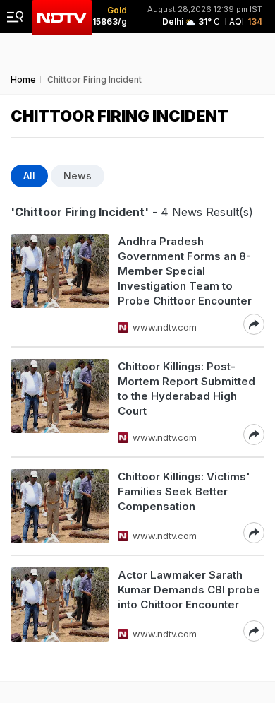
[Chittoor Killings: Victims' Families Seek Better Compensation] (60, 506)
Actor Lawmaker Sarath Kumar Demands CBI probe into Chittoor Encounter (189, 589)
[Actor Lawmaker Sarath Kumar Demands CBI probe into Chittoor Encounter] (60, 604)
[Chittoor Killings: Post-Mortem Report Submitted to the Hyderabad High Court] (60, 402)
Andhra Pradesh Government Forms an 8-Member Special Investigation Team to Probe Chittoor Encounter (185, 271)
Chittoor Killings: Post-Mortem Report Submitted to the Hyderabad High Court (186, 389)
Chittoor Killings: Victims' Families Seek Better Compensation (184, 491)
